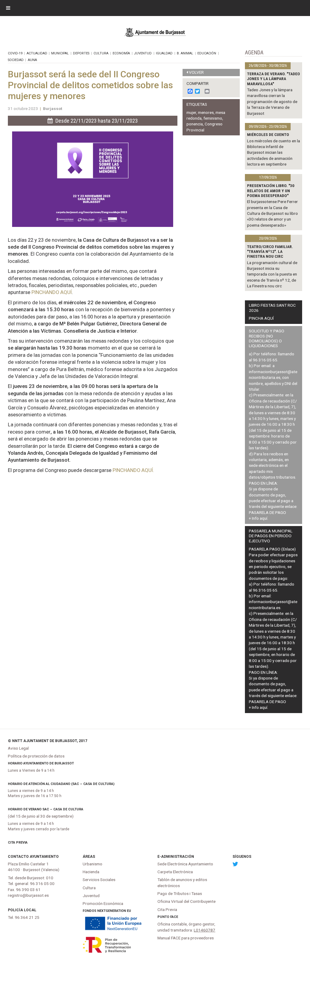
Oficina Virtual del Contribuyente (186, 901)
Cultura (101, 53)
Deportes (81, 53)
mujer (191, 112)
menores (206, 112)
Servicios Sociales (99, 879)
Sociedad (16, 60)
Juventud (143, 53)
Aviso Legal (18, 748)
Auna (32, 60)
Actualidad (37, 53)
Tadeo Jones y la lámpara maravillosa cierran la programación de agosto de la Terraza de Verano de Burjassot (272, 101)
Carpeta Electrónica (175, 871)
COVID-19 (15, 53)
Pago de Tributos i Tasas (179, 893)
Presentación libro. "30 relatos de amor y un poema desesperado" (270, 190)
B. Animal (185, 53)
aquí (263, 518)
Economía (121, 53)
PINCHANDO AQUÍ (51, 292)
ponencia (194, 123)
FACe (174, 917)
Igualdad (164, 53)
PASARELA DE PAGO (267, 512)
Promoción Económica (103, 903)
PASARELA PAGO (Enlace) (272, 549)
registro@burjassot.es (28, 895)
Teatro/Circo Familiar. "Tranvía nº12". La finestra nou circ (270, 251)
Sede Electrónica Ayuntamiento (185, 863)
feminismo (212, 118)
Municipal (60, 53)
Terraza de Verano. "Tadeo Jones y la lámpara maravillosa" (273, 78)
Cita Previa (18, 843)
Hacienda (91, 871)
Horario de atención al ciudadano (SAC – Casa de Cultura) (61, 784)
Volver (196, 72)
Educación (206, 53)
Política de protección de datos (36, 756)
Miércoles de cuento (268, 134)
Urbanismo (92, 863)
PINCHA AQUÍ (261, 318)
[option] (92, 179)
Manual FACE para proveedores (185, 937)
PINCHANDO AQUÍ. (133, 470)
